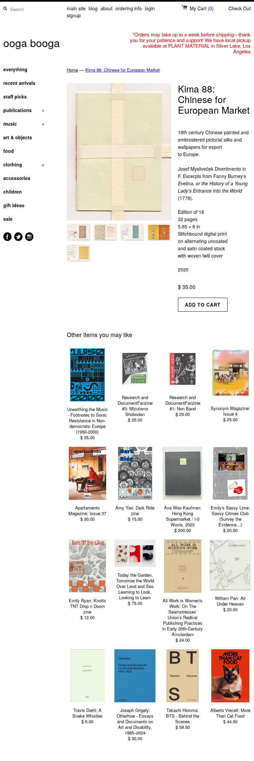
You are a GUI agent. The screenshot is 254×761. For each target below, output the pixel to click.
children (12, 191)
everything (15, 69)
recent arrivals (19, 83)
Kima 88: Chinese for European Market (122, 70)
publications (23, 110)
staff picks (15, 96)
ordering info (128, 8)
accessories (16, 178)
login (150, 8)
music (23, 123)
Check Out (240, 8)
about (106, 8)
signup (74, 15)
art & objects (17, 137)
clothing (23, 164)
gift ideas (13, 205)
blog (93, 8)
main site (76, 8)
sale (8, 218)
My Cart (202, 8)
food (8, 150)
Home (72, 70)
